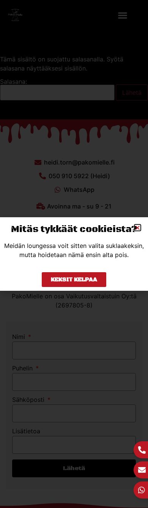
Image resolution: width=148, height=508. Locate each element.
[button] (137, 227)
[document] (74, 254)
